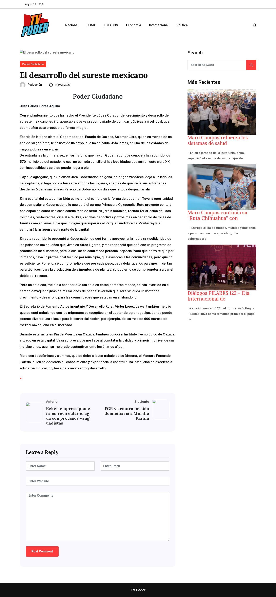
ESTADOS (111, 25)
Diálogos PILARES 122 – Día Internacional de (219, 296)
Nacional (71, 25)
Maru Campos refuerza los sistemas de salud (218, 140)
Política (182, 25)
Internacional (159, 25)
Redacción (34, 84)
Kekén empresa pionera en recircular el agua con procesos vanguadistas (68, 416)
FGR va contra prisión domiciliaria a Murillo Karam (126, 413)
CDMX (91, 25)
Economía (133, 25)
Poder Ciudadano (33, 64)
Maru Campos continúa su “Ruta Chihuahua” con (217, 215)
